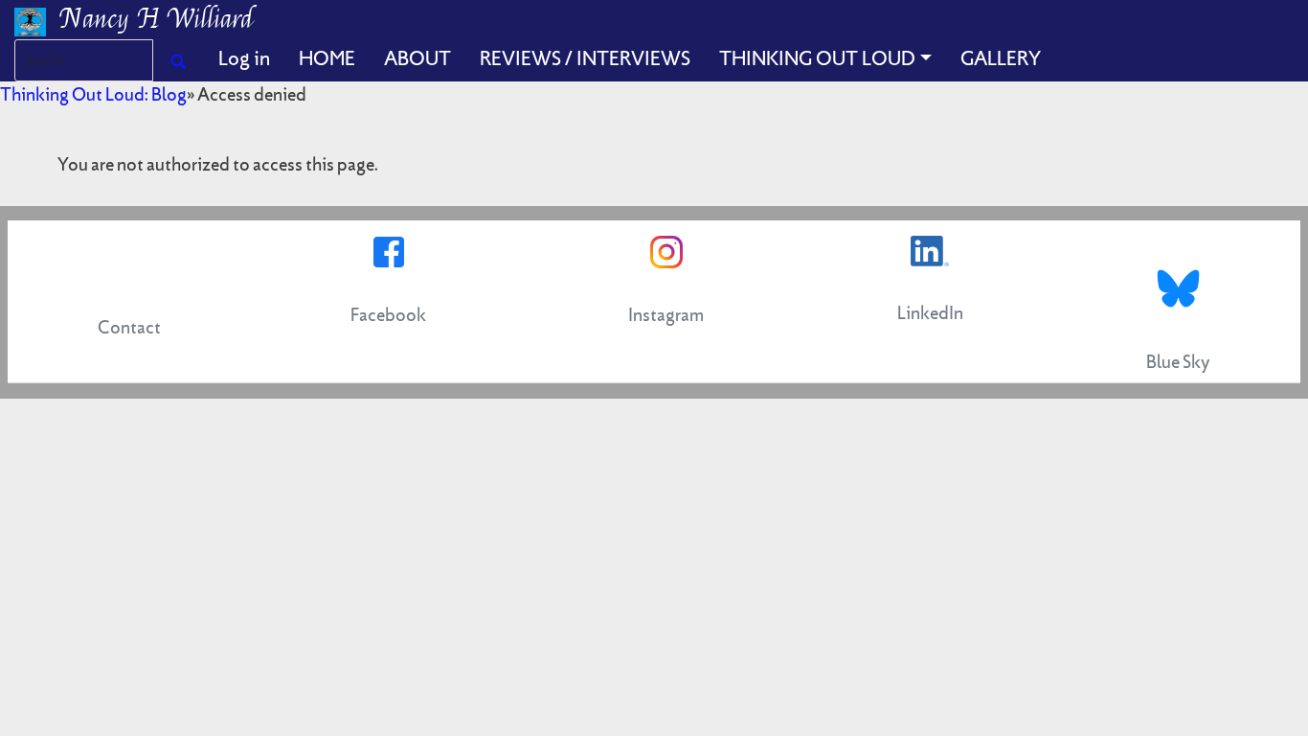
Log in (244, 58)
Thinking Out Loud (817, 58)
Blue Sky (1178, 362)
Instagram (666, 315)
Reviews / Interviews (585, 58)
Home (327, 58)
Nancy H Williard (157, 19)
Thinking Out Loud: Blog (93, 94)
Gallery (1000, 58)
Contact (129, 327)
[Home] (37, 19)
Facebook (388, 315)
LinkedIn (930, 313)
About (417, 58)
